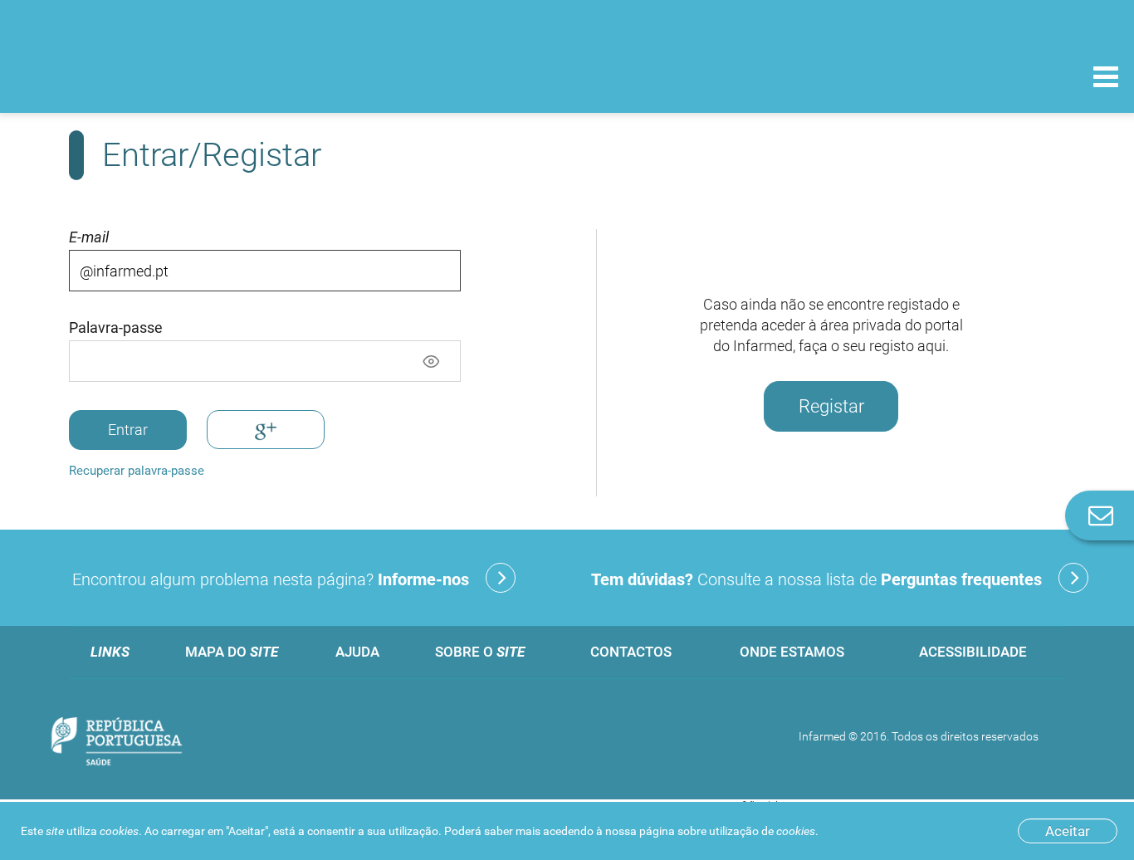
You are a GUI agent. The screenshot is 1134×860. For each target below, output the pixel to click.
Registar (831, 406)
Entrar (128, 429)
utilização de (762, 831)
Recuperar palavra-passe (136, 470)
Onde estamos (792, 651)
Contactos (631, 651)
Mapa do (231, 651)
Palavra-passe (116, 328)
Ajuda (357, 651)
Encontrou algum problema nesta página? (270, 579)
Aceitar (1067, 831)
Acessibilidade (973, 651)
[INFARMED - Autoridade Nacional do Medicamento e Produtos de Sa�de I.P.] (126, 76)
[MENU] (1105, 78)
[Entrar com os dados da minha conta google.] (266, 429)
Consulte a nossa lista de (816, 579)
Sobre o (480, 651)
